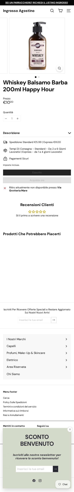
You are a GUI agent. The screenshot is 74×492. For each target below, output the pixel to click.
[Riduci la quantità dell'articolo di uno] (6, 118)
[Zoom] (59, 68)
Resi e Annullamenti (13, 415)
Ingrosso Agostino (18, 10)
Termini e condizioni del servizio (19, 406)
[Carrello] (60, 10)
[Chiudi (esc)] (70, 429)
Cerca (6, 397)
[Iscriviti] (55, 469)
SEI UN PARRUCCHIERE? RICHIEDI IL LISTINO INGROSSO (36, 2)
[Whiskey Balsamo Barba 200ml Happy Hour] (25, 267)
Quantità (8, 112)
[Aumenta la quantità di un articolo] (18, 118)
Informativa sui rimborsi (16, 410)
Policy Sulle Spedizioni (15, 402)
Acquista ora (37, 180)
